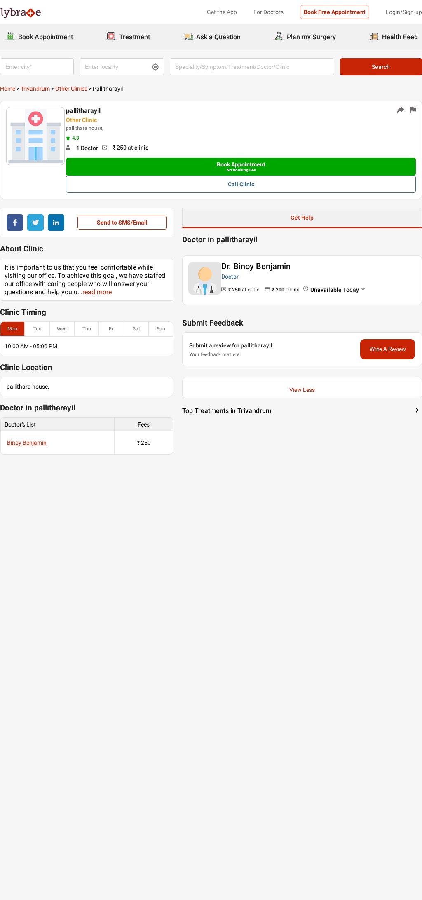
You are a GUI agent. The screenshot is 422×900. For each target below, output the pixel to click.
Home (7, 88)
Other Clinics (71, 88)
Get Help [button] (302, 217)
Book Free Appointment (335, 12)
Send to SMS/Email (122, 222)
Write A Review (388, 349)
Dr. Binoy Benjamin (256, 266)
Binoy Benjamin (27, 442)
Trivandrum (35, 88)
